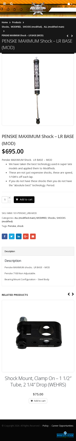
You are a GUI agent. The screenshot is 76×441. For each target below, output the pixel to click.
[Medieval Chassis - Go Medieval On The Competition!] (38, 8)
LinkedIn (19, 236)
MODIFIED (41, 217)
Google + (26, 236)
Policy (45, 425)
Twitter (11, 236)
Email (33, 236)
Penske (12, 226)
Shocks (51, 217)
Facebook (4, 236)
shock (20, 226)
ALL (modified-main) (24, 217)
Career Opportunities (62, 425)
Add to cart (26, 199)
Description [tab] (10, 251)
